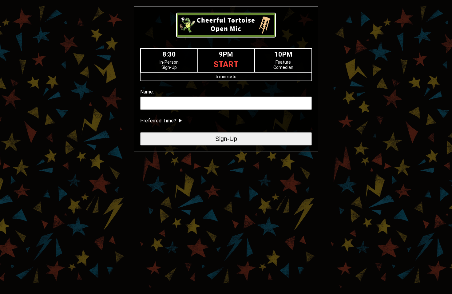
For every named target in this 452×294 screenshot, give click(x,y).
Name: (147, 92)
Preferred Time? (158, 121)
